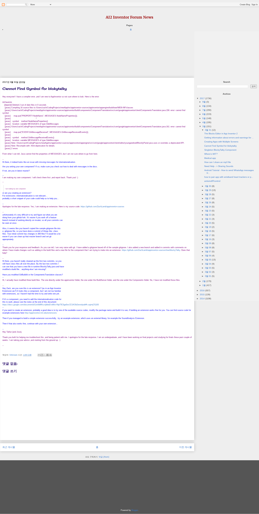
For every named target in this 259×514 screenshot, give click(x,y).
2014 (202, 298)
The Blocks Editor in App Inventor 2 (221, 133)
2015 (202, 294)
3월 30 (208, 186)
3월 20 (208, 223)
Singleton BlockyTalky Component (220, 150)
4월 (204, 122)
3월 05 (208, 259)
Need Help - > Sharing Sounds (218, 166)
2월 (204, 281)
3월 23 (208, 210)
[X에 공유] (44, 354)
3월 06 (208, 255)
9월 (204, 102)
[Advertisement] (90, 52)
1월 (204, 285)
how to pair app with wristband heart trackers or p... (228, 177)
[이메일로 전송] (39, 354)
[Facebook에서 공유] (47, 354)
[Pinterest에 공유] (50, 354)
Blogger (134, 510)
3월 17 (208, 235)
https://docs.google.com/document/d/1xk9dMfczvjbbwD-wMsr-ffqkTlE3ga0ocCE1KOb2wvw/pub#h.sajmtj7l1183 (50, 304)
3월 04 (208, 264)
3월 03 (208, 268)
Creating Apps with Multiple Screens (221, 141)
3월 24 (208, 206)
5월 (204, 118)
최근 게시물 (8, 447)
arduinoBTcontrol (212, 181)
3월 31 (208, 130)
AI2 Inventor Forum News (129, 17)
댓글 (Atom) (104, 457)
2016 (202, 290)
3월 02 (208, 272)
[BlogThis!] (41, 354)
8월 (204, 106)
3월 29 (208, 190)
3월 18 (208, 231)
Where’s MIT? (211, 154)
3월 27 (208, 198)
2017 (202, 98)
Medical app (210, 158)
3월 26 (208, 202)
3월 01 (208, 276)
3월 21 (208, 219)
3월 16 (208, 239)
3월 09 (208, 243)
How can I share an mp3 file (217, 162)
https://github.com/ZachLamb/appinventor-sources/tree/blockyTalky (151, 250)
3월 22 (208, 215)
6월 (204, 114)
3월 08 (208, 247)
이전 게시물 (185, 447)
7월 (204, 110)
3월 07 (208, 251)
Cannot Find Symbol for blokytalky (220, 146)
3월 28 (208, 194)
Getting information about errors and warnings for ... (229, 137)
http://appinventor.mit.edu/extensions (41, 313)
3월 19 (208, 227)
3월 (204, 126)
